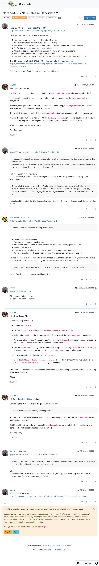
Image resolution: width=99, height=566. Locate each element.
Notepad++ (58, 545)
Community (25, 4)
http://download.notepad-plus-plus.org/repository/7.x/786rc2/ (36, 30)
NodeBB (47, 549)
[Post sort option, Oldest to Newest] (79, 18)
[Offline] (6, 26)
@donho (25, 217)
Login (16, 532)
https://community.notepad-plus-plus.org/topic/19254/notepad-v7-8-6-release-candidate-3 (49, 496)
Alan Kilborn (14, 217)
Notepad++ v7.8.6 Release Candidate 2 (41, 152)
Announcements (20, 18)
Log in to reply (90, 18)
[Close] (94, 509)
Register (8, 532)
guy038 (13, 85)
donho (12, 24)
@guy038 (22, 451)
